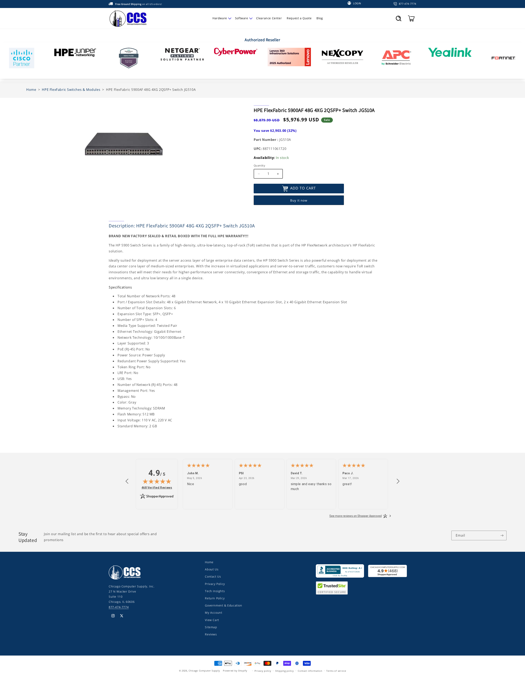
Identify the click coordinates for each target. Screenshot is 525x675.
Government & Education (223, 605)
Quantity (259, 166)
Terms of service (336, 670)
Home (209, 562)
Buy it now (298, 200)
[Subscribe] (501, 535)
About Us (211, 569)
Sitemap (211, 627)
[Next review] (398, 481)
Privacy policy (263, 670)
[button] (221, 18)
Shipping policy (284, 670)
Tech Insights (215, 591)
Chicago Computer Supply (204, 670)
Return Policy (215, 598)
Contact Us (213, 576)
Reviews (211, 634)
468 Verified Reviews (157, 487)
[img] (157, 481)
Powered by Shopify (235, 670)
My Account (213, 613)
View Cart (212, 620)
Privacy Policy (215, 584)
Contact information (310, 670)
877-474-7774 (119, 607)
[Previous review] (126, 481)
